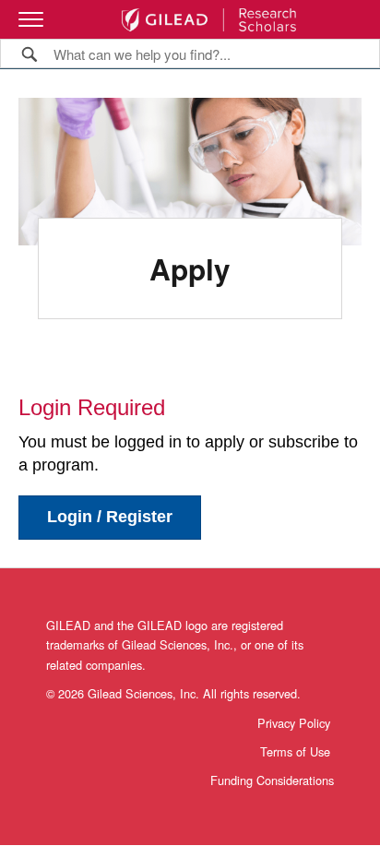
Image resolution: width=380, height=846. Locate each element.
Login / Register (109, 516)
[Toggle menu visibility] (31, 19)
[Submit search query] (29, 53)
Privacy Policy (293, 723)
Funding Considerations (272, 780)
